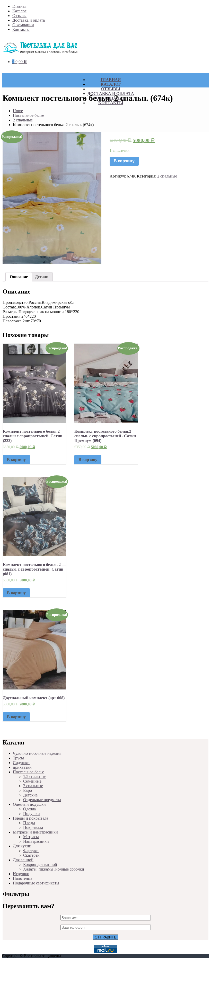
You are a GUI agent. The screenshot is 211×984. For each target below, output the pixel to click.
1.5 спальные (34, 776)
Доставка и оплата (28, 20)
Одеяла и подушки (29, 804)
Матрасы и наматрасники (35, 832)
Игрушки (21, 874)
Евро (27, 790)
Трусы (18, 758)
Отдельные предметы (42, 799)
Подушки (31, 813)
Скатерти (31, 855)
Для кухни (22, 846)
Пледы (29, 823)
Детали (41, 276)
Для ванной (23, 860)
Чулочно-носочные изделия (37, 753)
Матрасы (31, 837)
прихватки (22, 767)
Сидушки (21, 762)
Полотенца (22, 878)
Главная (19, 6)
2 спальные (23, 120)
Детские (30, 795)
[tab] (18, 276)
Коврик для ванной (40, 864)
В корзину (124, 161)
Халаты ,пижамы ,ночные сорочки (53, 869)
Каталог (19, 11)
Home (18, 111)
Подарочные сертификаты (36, 883)
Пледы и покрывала (30, 818)
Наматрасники (36, 841)
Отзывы (19, 15)
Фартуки (31, 850)
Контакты (21, 29)
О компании (23, 25)
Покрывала (33, 827)
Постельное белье (28, 115)
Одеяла (29, 809)
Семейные (32, 781)
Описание (19, 276)
